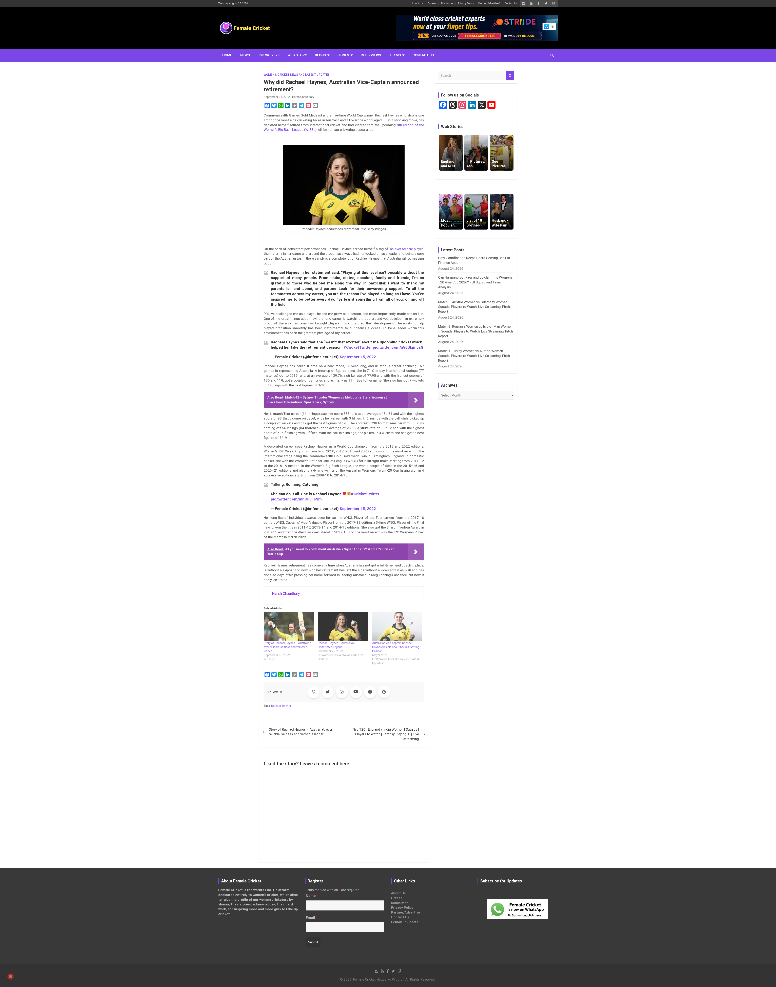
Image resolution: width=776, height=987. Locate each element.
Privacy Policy (466, 3)
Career (396, 898)
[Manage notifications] (10, 976)
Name (312, 896)
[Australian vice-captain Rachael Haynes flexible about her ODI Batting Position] (397, 626)
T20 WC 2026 (268, 55)
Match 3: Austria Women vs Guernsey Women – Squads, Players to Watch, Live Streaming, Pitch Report (474, 307)
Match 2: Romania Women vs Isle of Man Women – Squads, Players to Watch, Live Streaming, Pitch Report (475, 331)
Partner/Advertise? (489, 3)
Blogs (320, 55)
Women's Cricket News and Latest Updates (297, 74)
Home (227, 55)
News (245, 55)
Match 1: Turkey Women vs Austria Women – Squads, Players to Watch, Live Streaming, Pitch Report (474, 356)
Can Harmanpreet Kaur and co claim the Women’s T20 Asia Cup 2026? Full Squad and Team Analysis (475, 282)
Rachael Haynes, (281, 705)
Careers (432, 3)
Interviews (371, 55)
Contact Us (511, 3)
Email (311, 918)
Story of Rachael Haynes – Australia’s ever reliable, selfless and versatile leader (287, 647)
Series (343, 55)
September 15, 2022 (277, 97)
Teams (395, 55)
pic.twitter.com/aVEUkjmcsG (398, 347)
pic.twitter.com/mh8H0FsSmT (297, 499)
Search (510, 76)
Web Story (297, 55)
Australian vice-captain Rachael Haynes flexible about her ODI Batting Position (395, 647)
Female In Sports (404, 922)
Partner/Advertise (405, 912)
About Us (417, 3)
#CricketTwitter (358, 347)
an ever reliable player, (406, 249)
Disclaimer (447, 3)
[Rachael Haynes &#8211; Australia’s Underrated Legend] (343, 626)
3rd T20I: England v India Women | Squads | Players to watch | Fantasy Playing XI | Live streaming (386, 734)
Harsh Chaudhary (303, 97)
